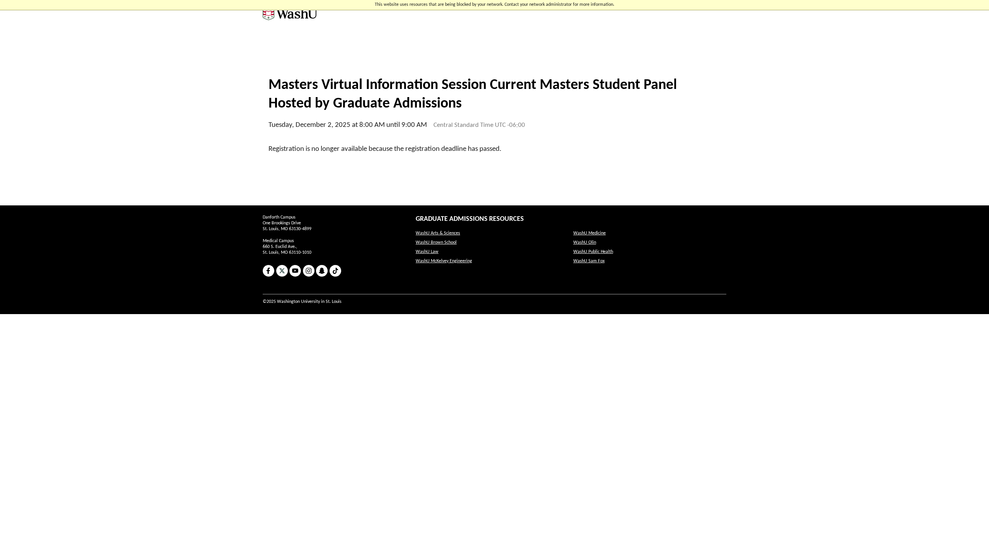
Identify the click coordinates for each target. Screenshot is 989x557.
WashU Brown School (436, 242)
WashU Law (427, 251)
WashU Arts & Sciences (438, 233)
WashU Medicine (589, 233)
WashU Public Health (593, 251)
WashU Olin (584, 242)
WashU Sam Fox (589, 261)
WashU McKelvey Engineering (444, 261)
